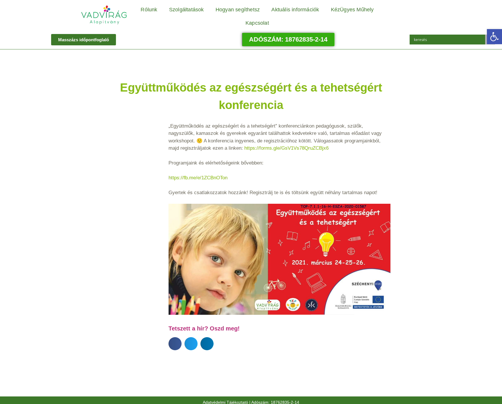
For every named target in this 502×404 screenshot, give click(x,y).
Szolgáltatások (186, 9)
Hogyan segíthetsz (238, 9)
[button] (494, 36)
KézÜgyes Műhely (352, 9)
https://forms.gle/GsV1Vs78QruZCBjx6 (286, 148)
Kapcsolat (257, 23)
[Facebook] (394, 10)
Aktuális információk (295, 9)
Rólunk (149, 9)
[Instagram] (410, 10)
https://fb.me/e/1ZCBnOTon (197, 177)
